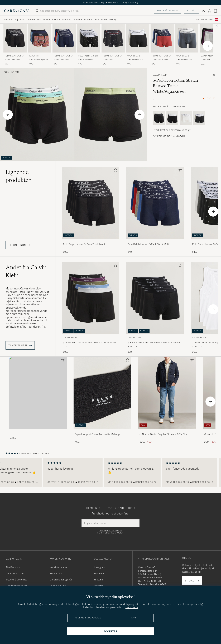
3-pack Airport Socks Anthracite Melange (97, 434)
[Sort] (159, 118)
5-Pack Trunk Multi (12, 59)
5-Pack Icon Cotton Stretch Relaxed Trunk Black (89, 342)
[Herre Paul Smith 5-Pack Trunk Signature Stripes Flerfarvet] (39, 38)
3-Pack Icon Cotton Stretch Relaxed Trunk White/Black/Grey (136, 59)
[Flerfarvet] (199, 118)
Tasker (46, 19)
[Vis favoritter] (209, 10)
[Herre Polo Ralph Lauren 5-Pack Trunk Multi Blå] (64, 38)
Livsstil (56, 19)
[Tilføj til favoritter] (115, 171)
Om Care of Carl (15, 573)
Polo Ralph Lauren (14, 56)
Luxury (112, 19)
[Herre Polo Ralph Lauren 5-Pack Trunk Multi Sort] (15, 38)
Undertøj (15, 72)
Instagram (99, 567)
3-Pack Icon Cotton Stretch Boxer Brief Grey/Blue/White (184, 59)
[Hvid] (186, 118)
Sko (22, 19)
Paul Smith (34, 56)
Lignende (18, 176)
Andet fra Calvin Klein (26, 271)
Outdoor (77, 19)
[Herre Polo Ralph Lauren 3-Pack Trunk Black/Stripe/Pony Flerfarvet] (113, 38)
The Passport (13, 567)
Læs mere (132, 607)
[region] (110, 473)
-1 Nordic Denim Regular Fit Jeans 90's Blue (163, 434)
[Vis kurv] (215, 10)
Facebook (99, 573)
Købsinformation (59, 567)
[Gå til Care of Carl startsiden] (17, 10)
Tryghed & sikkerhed (16, 579)
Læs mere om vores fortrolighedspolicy (110, 532)
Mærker (66, 19)
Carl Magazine (204, 19)
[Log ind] (203, 11)
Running (88, 19)
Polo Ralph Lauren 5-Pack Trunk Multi (84, 244)
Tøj (16, 19)
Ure (39, 19)
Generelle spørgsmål (61, 579)
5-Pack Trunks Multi (160, 59)
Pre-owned (101, 19)
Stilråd (191, 10)
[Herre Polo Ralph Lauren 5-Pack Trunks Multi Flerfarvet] (162, 38)
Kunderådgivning (167, 10)
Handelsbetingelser (16, 585)
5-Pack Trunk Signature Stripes (38, 59)
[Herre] (38, 393)
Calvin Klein (133, 56)
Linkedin (98, 585)
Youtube (98, 579)
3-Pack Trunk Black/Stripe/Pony (110, 59)
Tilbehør (30, 19)
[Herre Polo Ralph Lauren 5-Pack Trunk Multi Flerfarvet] (88, 38)
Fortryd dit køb (58, 585)
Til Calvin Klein (17, 345)
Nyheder (8, 19)
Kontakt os (56, 573)
